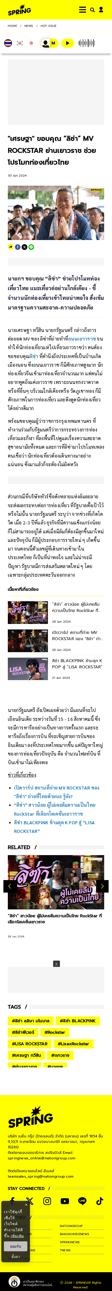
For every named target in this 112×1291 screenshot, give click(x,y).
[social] (29, 1201)
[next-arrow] (102, 886)
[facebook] (18, 247)
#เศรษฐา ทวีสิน (26, 1055)
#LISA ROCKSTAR (29, 1044)
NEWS (28, 26)
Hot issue (49, 26)
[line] (31, 247)
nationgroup (71, 1226)
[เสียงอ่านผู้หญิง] (50, 43)
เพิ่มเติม (17, 1235)
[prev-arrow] (10, 886)
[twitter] (24, 247)
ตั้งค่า (15, 1257)
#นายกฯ (55, 1067)
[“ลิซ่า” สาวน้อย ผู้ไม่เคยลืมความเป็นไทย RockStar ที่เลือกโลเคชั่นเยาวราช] (56, 882)
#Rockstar (55, 1032)
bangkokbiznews (74, 1234)
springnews (70, 1242)
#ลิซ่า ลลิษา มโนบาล (30, 1021)
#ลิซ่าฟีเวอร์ (23, 1032)
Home (12, 26)
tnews (65, 1250)
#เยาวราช (60, 1055)
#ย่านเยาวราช (24, 1067)
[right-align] (91, 9)
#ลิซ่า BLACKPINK (78, 1021)
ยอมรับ (15, 1246)
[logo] (19, 10)
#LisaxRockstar (73, 1044)
